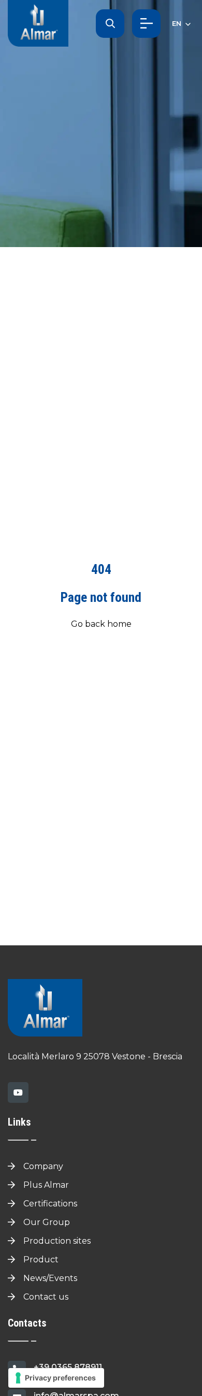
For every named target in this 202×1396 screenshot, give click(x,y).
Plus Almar (45, 1185)
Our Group (45, 1222)
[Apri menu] (146, 23)
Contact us (44, 1297)
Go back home (101, 624)
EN (177, 23)
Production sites (56, 1241)
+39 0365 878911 (68, 1367)
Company (42, 1166)
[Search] (110, 23)
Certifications (49, 1203)
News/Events (49, 1278)
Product (40, 1259)
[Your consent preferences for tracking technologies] (56, 1378)
